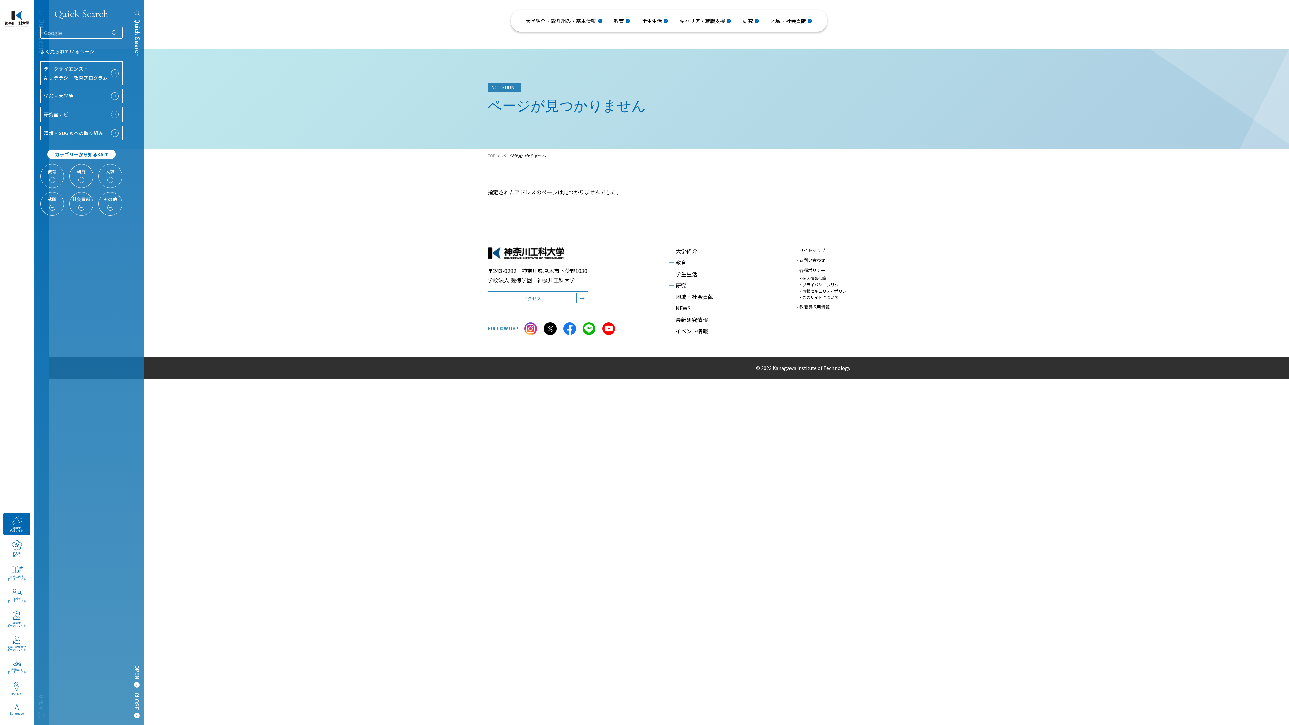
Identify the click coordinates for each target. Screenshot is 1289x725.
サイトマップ (811, 250)
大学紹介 (683, 251)
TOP (492, 155)
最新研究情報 (688, 320)
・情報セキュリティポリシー (824, 291)
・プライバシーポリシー (820, 284)
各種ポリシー (811, 270)
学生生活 (683, 274)
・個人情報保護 (812, 278)
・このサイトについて (818, 297)
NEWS (680, 308)
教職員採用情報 (813, 307)
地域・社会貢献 (691, 297)
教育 (677, 262)
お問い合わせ (811, 260)
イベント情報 (688, 331)
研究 (677, 285)
